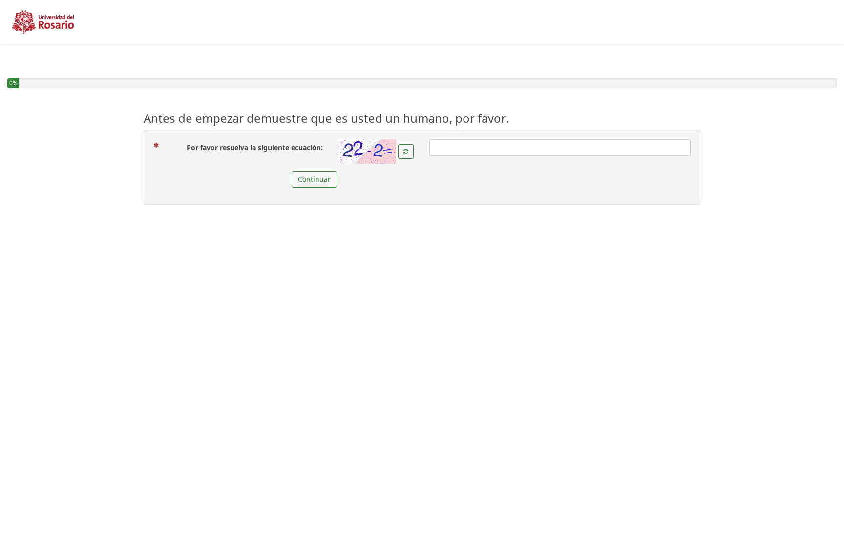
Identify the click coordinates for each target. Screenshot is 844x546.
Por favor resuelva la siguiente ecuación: (258, 147)
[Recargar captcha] (406, 151)
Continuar (314, 179)
